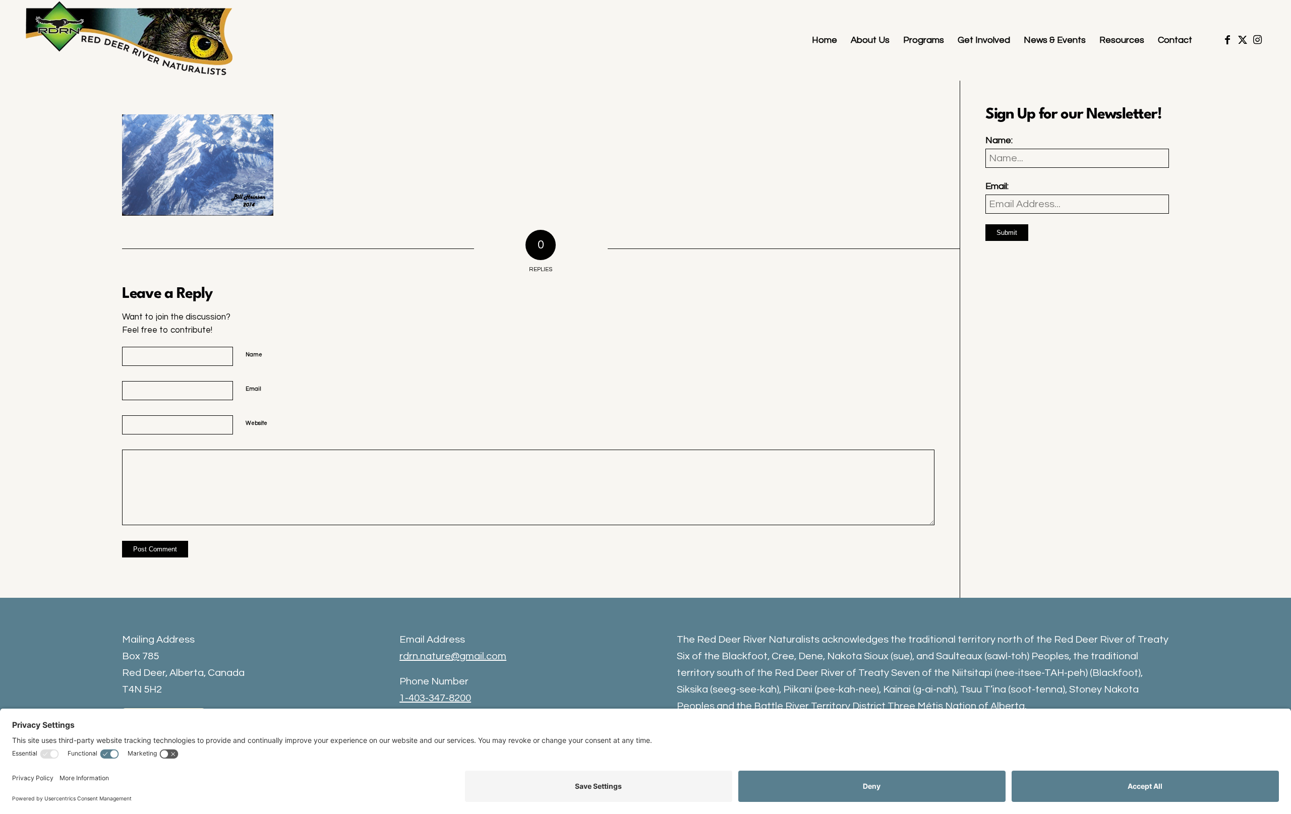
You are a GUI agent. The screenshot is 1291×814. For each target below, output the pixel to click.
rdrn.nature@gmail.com (452, 656)
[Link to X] (1242, 39)
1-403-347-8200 (435, 698)
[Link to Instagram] (1257, 39)
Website (256, 423)
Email (253, 389)
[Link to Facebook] (1227, 39)
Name (254, 354)
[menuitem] (824, 40)
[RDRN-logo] (132, 40)
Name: (999, 140)
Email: (997, 186)
